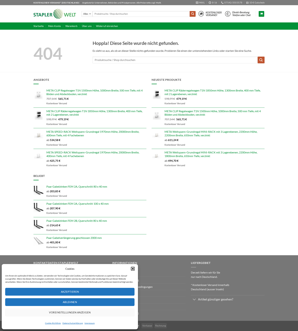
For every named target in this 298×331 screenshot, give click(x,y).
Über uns (87, 26)
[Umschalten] (194, 300)
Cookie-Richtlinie (53, 323)
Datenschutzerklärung (72, 323)
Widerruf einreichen (107, 26)
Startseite (38, 26)
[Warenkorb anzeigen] (261, 14)
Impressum (90, 323)
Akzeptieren (70, 291)
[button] (133, 268)
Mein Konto (54, 26)
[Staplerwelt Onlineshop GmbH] (54, 14)
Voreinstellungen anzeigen (70, 312)
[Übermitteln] (193, 14)
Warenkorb (71, 26)
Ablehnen (70, 302)
